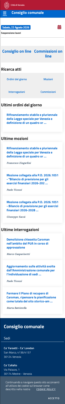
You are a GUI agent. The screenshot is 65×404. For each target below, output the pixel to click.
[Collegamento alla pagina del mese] (59, 27)
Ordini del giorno (17, 79)
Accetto (53, 398)
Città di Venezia (16, 4)
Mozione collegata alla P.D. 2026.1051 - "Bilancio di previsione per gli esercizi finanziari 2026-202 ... (32, 179)
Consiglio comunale (28, 12)
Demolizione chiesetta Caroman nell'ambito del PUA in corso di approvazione (28, 243)
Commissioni (48, 92)
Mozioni (48, 79)
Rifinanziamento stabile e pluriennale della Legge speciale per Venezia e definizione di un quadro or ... (32, 118)
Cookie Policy (46, 389)
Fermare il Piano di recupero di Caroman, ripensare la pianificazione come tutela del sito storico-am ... (31, 297)
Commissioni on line (48, 53)
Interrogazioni (16, 92)
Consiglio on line (16, 51)
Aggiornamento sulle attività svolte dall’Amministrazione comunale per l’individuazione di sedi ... (31, 270)
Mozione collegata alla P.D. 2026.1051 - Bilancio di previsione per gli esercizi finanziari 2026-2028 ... (32, 206)
